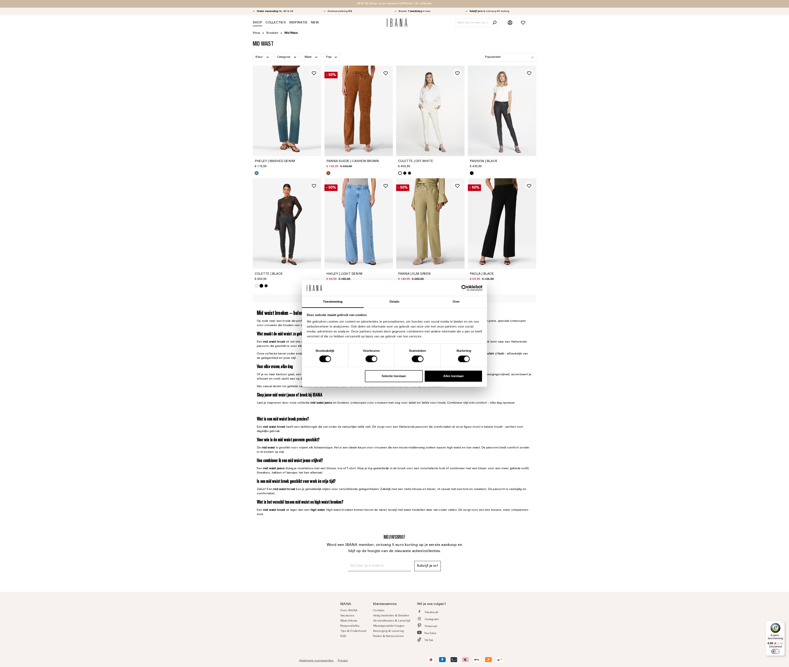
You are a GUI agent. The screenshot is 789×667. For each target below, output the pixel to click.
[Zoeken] (494, 23)
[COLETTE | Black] (287, 223)
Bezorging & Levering (388, 631)
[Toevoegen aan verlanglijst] (314, 73)
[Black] (405, 173)
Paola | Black (482, 274)
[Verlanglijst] (523, 23)
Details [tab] (395, 301)
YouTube (430, 633)
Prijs (329, 57)
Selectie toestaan (394, 376)
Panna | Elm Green (414, 274)
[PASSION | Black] (502, 111)
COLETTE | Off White (415, 161)
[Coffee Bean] (409, 173)
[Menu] (782, 623)
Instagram (432, 619)
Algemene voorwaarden (316, 660)
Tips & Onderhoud (353, 631)
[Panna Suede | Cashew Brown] (358, 111)
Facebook (431, 612)
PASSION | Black (483, 161)
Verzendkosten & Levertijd (391, 621)
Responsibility (350, 626)
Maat (308, 57)
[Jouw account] (510, 23)
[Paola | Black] (502, 223)
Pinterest (431, 626)
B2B (343, 636)
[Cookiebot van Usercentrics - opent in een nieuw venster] (464, 288)
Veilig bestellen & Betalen (391, 615)
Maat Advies (348, 621)
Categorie (284, 57)
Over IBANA (349, 610)
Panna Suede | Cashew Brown (352, 161)
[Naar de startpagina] (397, 23)
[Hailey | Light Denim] (358, 223)
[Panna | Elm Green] (430, 223)
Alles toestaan (453, 376)
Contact (378, 610)
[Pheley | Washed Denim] (287, 111)
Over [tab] (456, 301)
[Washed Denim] (256, 173)
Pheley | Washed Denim (275, 161)
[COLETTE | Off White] (430, 111)
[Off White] (400, 173)
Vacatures (347, 615)
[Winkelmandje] (534, 20)
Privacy (343, 660)
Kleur (259, 57)
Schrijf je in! (427, 566)
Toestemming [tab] (333, 301)
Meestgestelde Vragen (388, 626)
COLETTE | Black (269, 274)
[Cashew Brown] (328, 173)
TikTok (428, 640)
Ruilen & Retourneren (388, 636)
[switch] (371, 359)
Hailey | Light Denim (344, 274)
